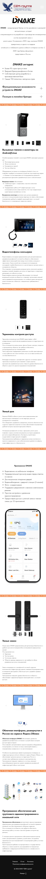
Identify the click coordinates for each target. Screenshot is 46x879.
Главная (15, 861)
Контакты (30, 861)
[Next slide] (39, 125)
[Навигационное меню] (42, 7)
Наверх (22, 873)
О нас (22, 861)
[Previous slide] (6, 125)
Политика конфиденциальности (23, 864)
